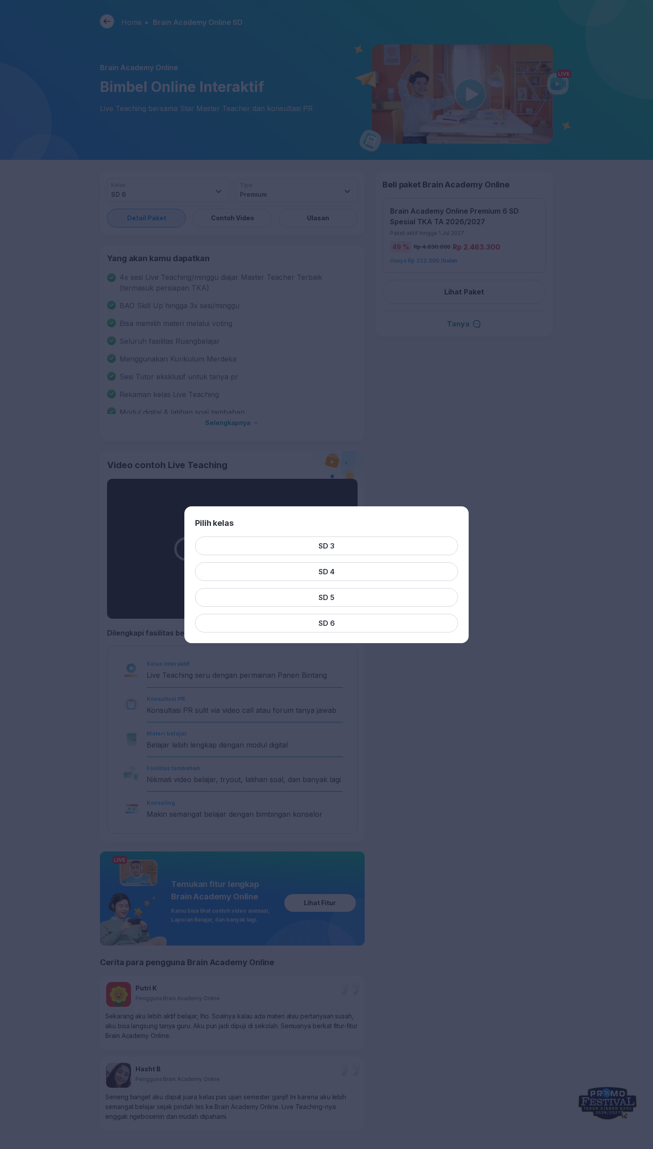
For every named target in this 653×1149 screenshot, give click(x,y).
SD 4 (326, 571)
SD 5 (326, 597)
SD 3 (326, 545)
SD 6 (327, 623)
